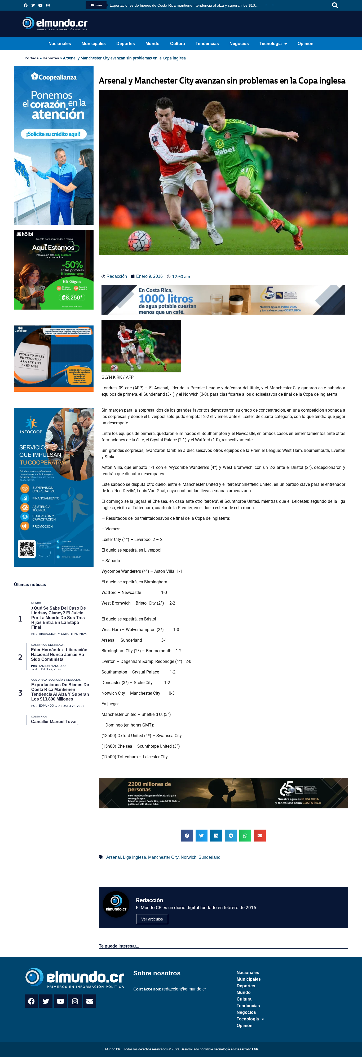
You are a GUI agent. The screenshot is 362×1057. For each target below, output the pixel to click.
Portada (32, 58)
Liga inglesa (134, 857)
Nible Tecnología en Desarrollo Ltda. (232, 1049)
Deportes (125, 43)
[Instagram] (48, 5)
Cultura (177, 43)
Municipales (94, 43)
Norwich (188, 857)
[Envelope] (89, 1001)
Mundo (152, 43)
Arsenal (113, 857)
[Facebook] (25, 5)
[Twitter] (33, 5)
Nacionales (59, 43)
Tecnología (270, 43)
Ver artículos (152, 919)
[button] (335, 5)
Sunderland (209, 857)
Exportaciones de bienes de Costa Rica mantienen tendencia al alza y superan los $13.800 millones (186, 5)
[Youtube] (40, 5)
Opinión (306, 43)
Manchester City (163, 857)
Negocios (239, 43)
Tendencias (207, 43)
